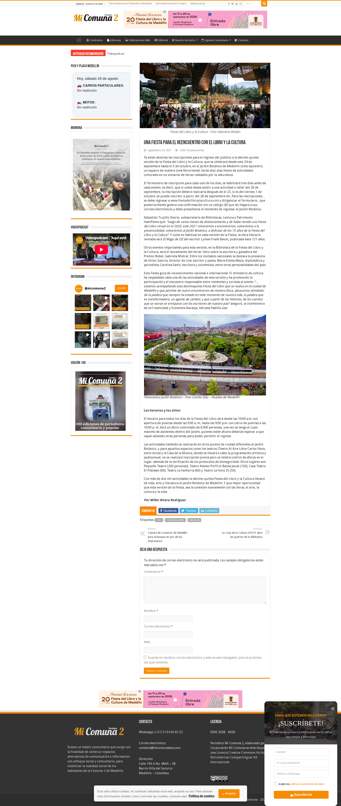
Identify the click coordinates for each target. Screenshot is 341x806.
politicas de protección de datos (307, 784)
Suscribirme (303, 795)
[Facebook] (229, 3)
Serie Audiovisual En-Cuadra (171, 3)
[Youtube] (236, 3)
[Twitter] (232, 3)
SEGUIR (121, 288)
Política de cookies (202, 796)
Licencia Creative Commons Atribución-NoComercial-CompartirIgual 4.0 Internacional (241, 757)
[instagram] (240, 3)
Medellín (195, 520)
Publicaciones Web (139, 40)
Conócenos (96, 40)
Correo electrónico (158, 626)
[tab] (89, 207)
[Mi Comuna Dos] (96, 17)
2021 (159, 520)
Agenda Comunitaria (216, 40)
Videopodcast (197, 3)
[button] (83, 303)
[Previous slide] (79, 175)
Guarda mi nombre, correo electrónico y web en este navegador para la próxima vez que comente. (202, 660)
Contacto (243, 40)
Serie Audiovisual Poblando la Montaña (130, 3)
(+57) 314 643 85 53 (169, 732)
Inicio (79, 40)
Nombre (151, 611)
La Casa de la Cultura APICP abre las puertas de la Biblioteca (242, 533)
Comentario (153, 572)
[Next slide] (124, 175)
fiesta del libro (175, 520)
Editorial (163, 40)
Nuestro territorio (185, 40)
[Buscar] (264, 4)
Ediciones (115, 40)
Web (147, 642)
